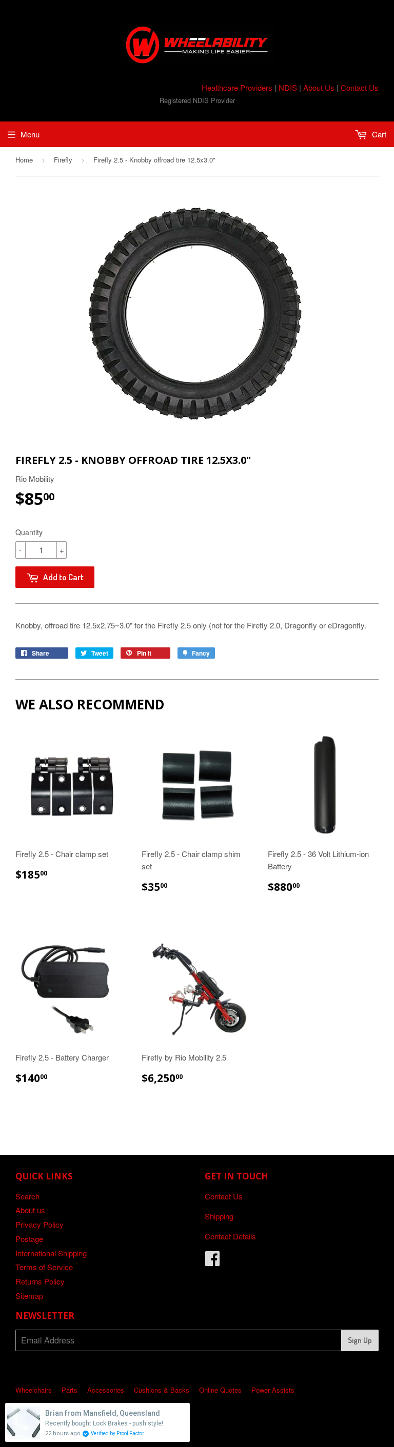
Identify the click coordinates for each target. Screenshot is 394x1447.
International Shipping (51, 1253)
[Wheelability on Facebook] (212, 1261)
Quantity (29, 532)
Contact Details (230, 1236)
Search (27, 1196)
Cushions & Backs (161, 1390)
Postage (29, 1238)
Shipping (219, 1216)
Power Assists (272, 1390)
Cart (378, 134)
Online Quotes (220, 1390)
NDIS (288, 87)
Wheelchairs (33, 1390)
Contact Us (360, 87)
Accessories (105, 1390)
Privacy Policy (39, 1224)
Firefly (63, 160)
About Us (318, 87)
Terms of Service (44, 1266)
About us (30, 1210)
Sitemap (29, 1295)
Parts (69, 1390)
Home (24, 160)
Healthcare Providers (237, 87)
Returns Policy (40, 1281)
